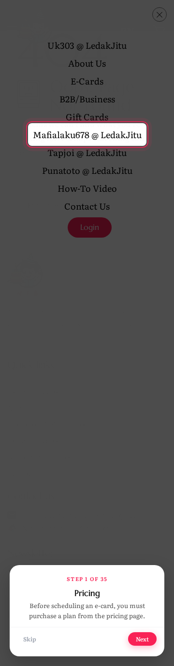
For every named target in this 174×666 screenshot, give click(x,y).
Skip (29, 639)
